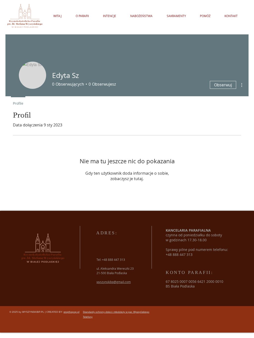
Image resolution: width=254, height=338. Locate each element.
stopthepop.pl (71, 312)
